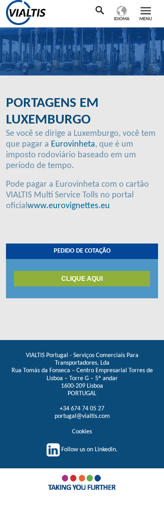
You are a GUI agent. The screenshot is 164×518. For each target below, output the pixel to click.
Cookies (82, 432)
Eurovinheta (73, 144)
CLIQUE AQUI (82, 278)
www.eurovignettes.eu (68, 206)
